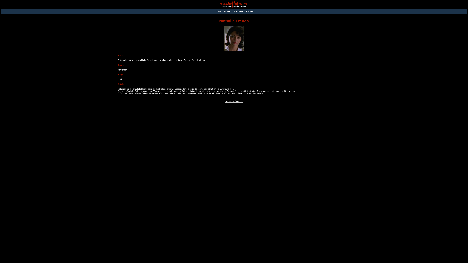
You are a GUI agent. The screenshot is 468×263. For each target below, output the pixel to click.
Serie (218, 11)
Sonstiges (238, 11)
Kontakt (250, 11)
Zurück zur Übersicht (234, 102)
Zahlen (227, 11)
